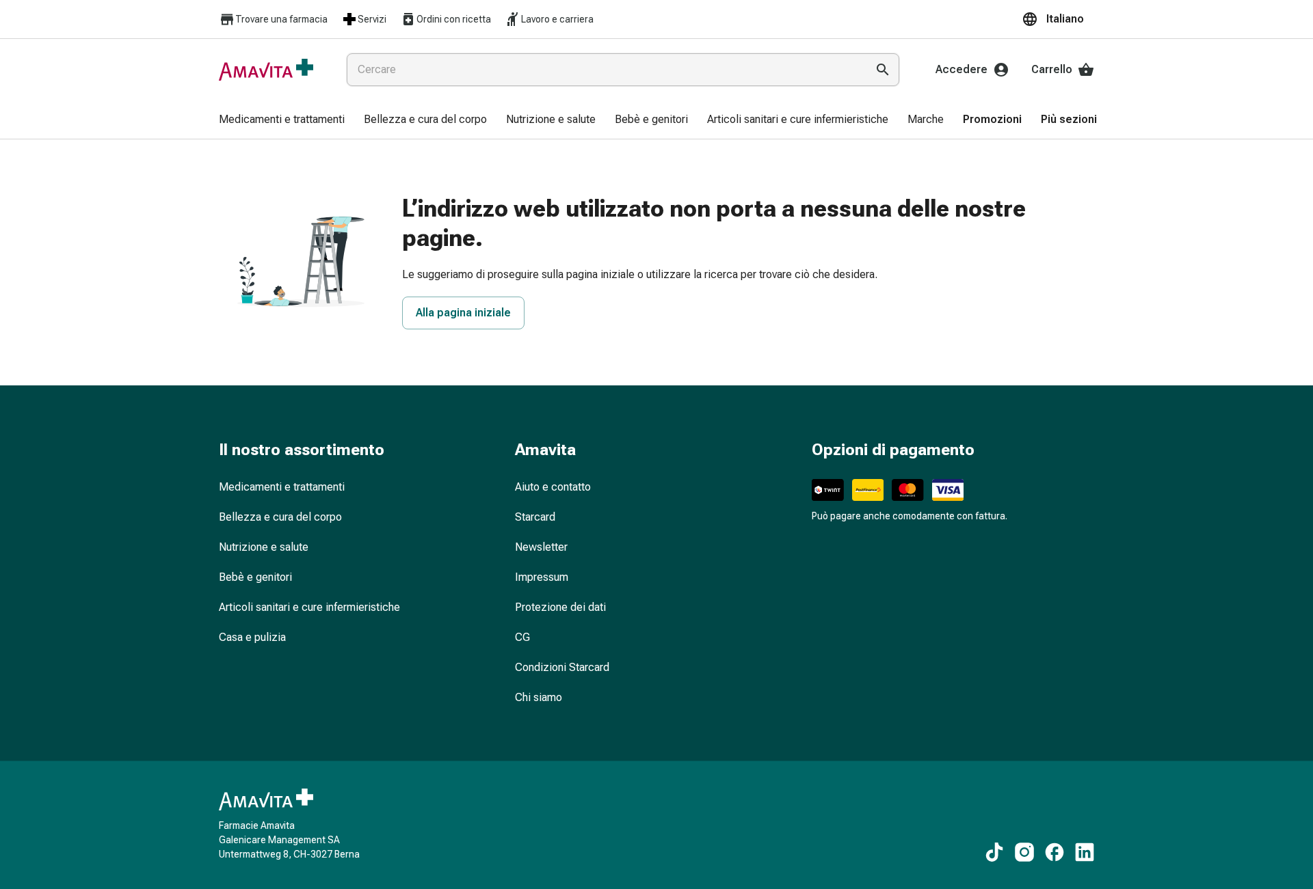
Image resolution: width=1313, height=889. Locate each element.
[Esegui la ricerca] (882, 69)
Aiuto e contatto (553, 486)
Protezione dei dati (560, 607)
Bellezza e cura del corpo (280, 516)
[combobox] (604, 69)
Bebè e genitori (255, 577)
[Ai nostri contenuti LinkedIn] (1084, 852)
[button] (1058, 19)
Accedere (961, 69)
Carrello (1051, 69)
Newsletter (541, 547)
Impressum (541, 577)
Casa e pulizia (252, 637)
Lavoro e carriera (557, 19)
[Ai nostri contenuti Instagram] (1024, 852)
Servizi (372, 19)
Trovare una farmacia (281, 19)
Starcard (535, 516)
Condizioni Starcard (562, 667)
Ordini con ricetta (453, 19)
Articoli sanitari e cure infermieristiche (309, 607)
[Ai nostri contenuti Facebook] (1054, 852)
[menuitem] (282, 120)
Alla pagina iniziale (463, 312)
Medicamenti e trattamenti (282, 486)
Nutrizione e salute (263, 547)
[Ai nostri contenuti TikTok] (994, 852)
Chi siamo (538, 697)
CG (522, 637)
